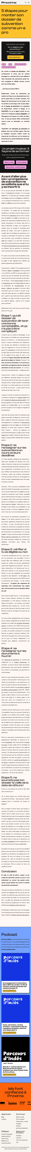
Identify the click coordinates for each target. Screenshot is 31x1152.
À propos (18, 1135)
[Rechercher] (25, 2)
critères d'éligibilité (8, 841)
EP (21, 576)
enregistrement (19, 286)
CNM (2, 241)
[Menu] (29, 3)
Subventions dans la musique (8, 67)
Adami (19, 198)
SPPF (9, 203)
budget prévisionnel (20, 662)
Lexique (3, 1119)
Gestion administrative (20, 64)
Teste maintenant (15, 57)
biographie (9, 742)
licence (5, 762)
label (17, 111)
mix (2, 350)
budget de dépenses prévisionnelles (15, 400)
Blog (10, 64)
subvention (13, 215)
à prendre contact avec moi (17, 905)
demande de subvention (11, 660)
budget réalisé (22, 397)
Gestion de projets (6, 1134)
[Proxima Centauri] (8, 2)
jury (9, 765)
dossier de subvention (12, 106)
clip (19, 432)
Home (3, 64)
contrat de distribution (21, 760)
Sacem (10, 193)
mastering (11, 350)
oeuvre (3, 288)
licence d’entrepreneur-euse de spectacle (16, 246)
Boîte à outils (9, 162)
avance (3, 804)
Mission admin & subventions (10, 537)
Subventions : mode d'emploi (15, 167)
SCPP (2, 203)
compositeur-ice (7, 283)
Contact (18, 1138)
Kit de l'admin (21, 162)
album (25, 576)
